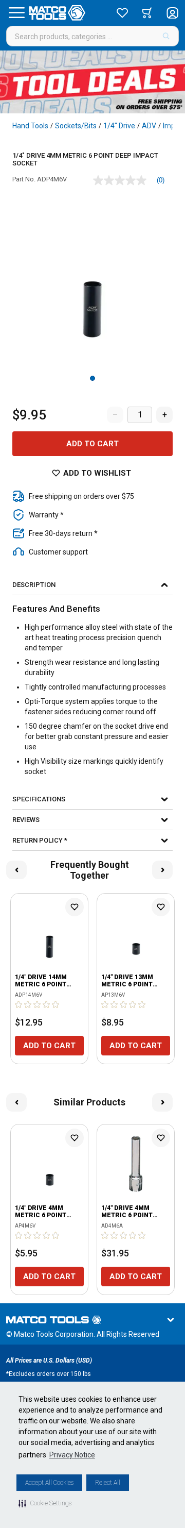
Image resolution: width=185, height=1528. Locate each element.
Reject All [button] (107, 1482)
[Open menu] (16, 13)
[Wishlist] (122, 13)
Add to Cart (92, 443)
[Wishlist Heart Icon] (74, 907)
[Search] (166, 36)
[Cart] (147, 13)
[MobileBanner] (92, 82)
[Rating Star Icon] (19, 1004)
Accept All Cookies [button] (49, 1482)
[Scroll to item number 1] (92, 378)
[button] (44, 1503)
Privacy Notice (72, 1455)
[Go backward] (16, 870)
